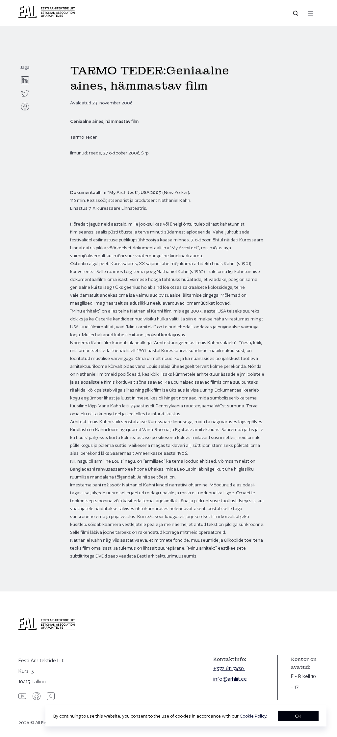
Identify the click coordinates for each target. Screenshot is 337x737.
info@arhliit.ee (230, 679)
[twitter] (25, 93)
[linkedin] (25, 80)
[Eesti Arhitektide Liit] (46, 16)
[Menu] (311, 13)
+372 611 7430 (229, 668)
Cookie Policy (253, 716)
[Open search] (296, 13)
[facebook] (25, 106)
